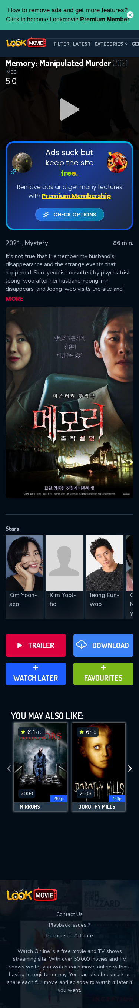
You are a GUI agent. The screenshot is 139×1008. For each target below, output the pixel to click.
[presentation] (8, 769)
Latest (82, 44)
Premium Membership (76, 196)
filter (61, 44)
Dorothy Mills (96, 806)
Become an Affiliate (69, 935)
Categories (109, 44)
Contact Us (69, 914)
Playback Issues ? (69, 924)
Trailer (41, 645)
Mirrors (30, 806)
